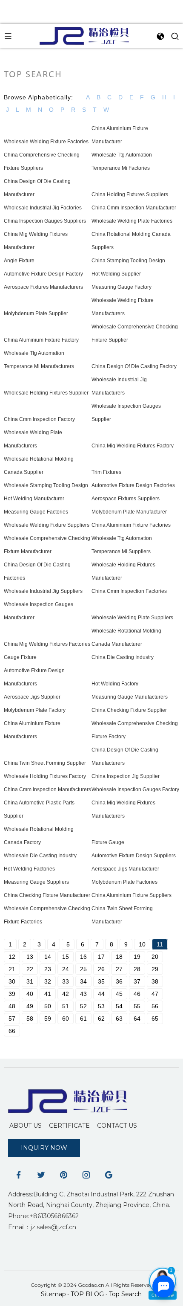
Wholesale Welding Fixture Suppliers (46, 525)
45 (119, 993)
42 (65, 993)
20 (155, 956)
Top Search (125, 1294)
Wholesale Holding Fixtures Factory (45, 776)
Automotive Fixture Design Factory (43, 274)
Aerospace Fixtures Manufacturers (43, 287)
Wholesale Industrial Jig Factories (43, 208)
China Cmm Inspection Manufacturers (47, 789)
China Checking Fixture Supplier (129, 710)
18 (119, 956)
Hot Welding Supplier (116, 274)
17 (101, 956)
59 (47, 1018)
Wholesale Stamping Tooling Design (46, 485)
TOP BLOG (88, 1294)
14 (47, 956)
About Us (25, 1125)
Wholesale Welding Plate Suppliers (132, 618)
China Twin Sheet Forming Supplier (45, 763)
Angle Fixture (19, 261)
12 (12, 956)
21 (12, 969)
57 (12, 1018)
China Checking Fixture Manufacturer (47, 895)
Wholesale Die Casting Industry (40, 856)
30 (12, 981)
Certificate (69, 1125)
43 (83, 993)
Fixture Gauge (108, 842)
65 (155, 1018)
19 (137, 956)
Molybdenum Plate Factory (35, 710)
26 (101, 969)
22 (29, 969)
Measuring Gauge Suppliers (36, 882)
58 (29, 1018)
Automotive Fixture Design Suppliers (134, 856)
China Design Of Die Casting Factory (134, 366)
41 (47, 993)
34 (83, 981)
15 (65, 956)
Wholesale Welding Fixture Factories (46, 142)
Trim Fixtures (106, 472)
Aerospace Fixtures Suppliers (126, 499)
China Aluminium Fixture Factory (41, 340)
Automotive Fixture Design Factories (133, 485)
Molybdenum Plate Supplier (36, 313)
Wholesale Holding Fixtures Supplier (46, 393)
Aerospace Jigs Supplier (32, 697)
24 (65, 969)
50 (47, 1006)
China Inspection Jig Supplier (126, 776)
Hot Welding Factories (29, 869)
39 (12, 993)
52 (83, 1006)
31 (29, 981)
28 (137, 969)
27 (119, 969)
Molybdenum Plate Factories (124, 882)
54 (119, 1006)
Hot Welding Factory (115, 684)
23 (47, 969)
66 (12, 1030)
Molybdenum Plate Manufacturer (129, 512)
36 (119, 981)
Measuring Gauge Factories (36, 512)
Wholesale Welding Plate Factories (132, 221)
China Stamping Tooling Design (128, 261)
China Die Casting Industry (123, 657)
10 (142, 944)
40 (29, 993)
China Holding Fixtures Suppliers (130, 194)
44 (101, 993)
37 (137, 981)
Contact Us (117, 1125)
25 (83, 969)
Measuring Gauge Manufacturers (130, 697)
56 (155, 1006)
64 (137, 1018)
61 (83, 1018)
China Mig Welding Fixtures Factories (47, 644)
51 (65, 1006)
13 (29, 956)
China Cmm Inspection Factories (129, 591)
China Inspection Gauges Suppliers (45, 221)
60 (65, 1018)
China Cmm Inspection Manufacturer (134, 208)
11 (160, 944)
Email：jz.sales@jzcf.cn (42, 1227)
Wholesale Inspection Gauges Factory (135, 789)
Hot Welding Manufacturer (34, 499)
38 (155, 981)
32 (47, 981)
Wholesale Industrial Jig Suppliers (43, 591)
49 (29, 1006)
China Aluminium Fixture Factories (131, 525)
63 (119, 1018)
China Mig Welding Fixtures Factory (133, 446)
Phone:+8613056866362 (43, 1216)
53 (101, 1006)
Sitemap (53, 1294)
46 (137, 993)
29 (155, 969)
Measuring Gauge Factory (122, 287)
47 (155, 993)
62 (101, 1018)
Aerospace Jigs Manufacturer (125, 869)
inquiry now (44, 1148)
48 (12, 1006)
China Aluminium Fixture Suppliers (132, 895)
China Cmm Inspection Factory (39, 419)
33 (65, 981)
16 (83, 956)
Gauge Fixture (20, 657)
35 (101, 981)
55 (137, 1006)
